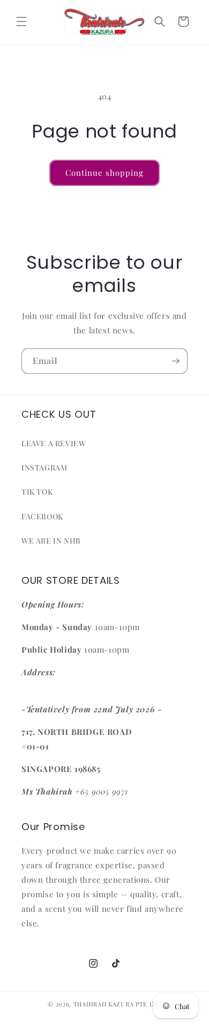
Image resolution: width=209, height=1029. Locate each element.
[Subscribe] (175, 361)
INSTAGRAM (44, 467)
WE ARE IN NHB (51, 540)
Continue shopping (104, 172)
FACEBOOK (42, 516)
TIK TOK (37, 492)
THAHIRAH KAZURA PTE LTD (117, 1004)
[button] (21, 21)
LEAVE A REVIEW (53, 443)
